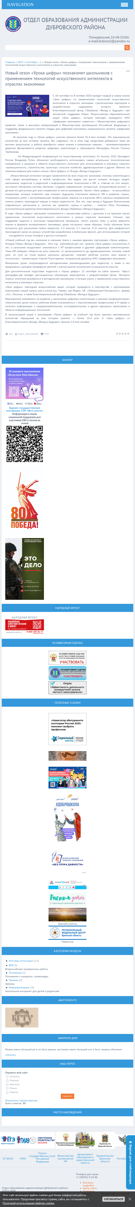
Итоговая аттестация (21, 960)
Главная (10, 62)
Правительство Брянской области (105, 1158)
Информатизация (19, 987)
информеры (10, 1055)
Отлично (15, 1076)
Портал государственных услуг (42, 1154)
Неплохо (15, 1084)
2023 (20, 62)
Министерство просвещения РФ (65, 1158)
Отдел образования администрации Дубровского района (75, 23)
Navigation (20, 4)
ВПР (11, 965)
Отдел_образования (28, 334)
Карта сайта (90, 1188)
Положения (15, 972)
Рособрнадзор (125, 1158)
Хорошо (14, 1080)
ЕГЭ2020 (8, 1158)
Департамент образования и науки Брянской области (85, 1158)
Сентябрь (31, 62)
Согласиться (113, 1199)
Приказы (14, 980)
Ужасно (14, 1092)
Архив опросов (28, 1100)
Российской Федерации (42, 1160)
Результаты (11, 1100)
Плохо (13, 1088)
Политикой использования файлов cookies (28, 1203)
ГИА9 (23, 1158)
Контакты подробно (88, 1184)
